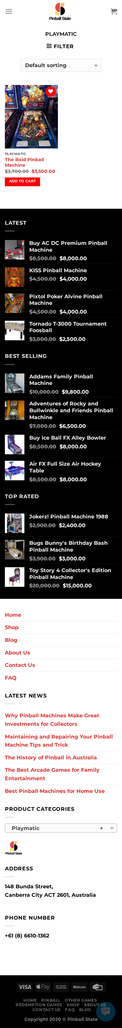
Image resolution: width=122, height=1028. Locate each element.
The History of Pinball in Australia (51, 757)
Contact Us (20, 665)
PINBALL (51, 1000)
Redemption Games (39, 1004)
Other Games (81, 1000)
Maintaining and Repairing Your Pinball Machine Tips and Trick (59, 741)
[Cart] (114, 11)
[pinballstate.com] (61, 11)
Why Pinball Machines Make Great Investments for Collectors (52, 719)
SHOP (73, 1004)
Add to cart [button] (22, 181)
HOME (30, 1000)
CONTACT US (47, 1009)
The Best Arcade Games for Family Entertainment (52, 774)
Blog (11, 640)
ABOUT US (95, 1004)
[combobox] (61, 828)
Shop (12, 627)
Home (13, 615)
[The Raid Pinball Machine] (31, 116)
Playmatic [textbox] (57, 828)
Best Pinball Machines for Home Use (55, 791)
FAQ (11, 678)
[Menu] (9, 11)
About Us (17, 653)
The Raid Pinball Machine (24, 162)
